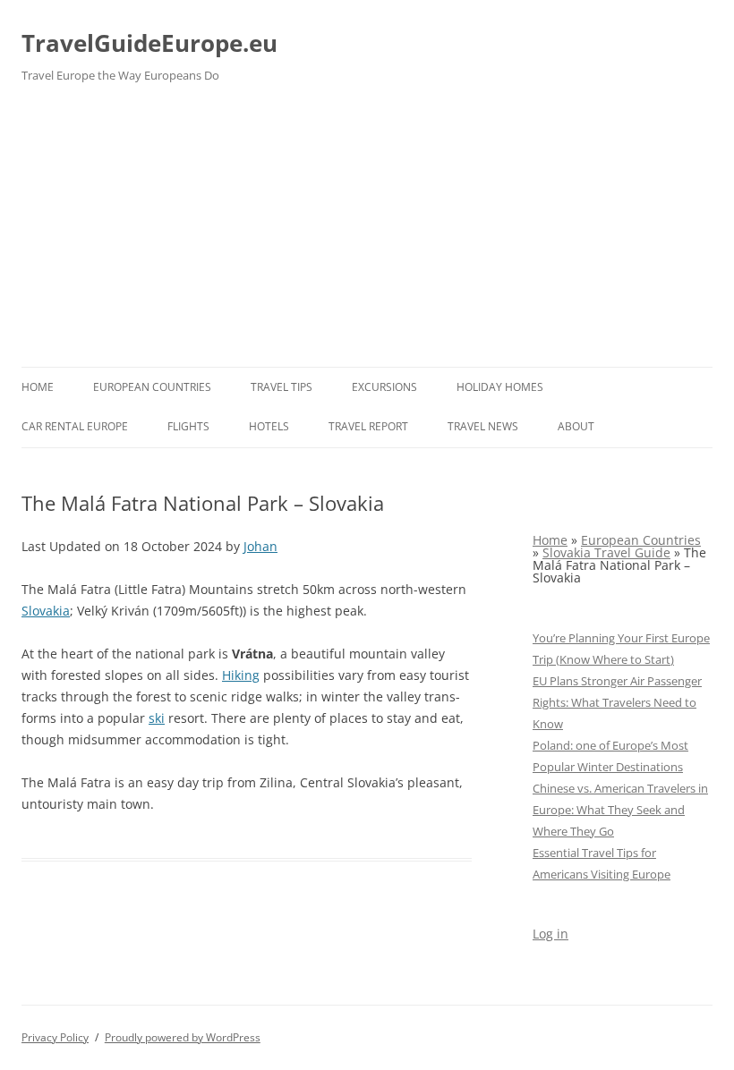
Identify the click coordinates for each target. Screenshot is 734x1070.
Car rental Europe (74, 426)
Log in (550, 933)
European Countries (152, 387)
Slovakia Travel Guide (606, 552)
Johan (260, 546)
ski (157, 717)
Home (37, 387)
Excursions (384, 387)
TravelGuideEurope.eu (149, 43)
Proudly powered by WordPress (182, 1037)
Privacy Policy (55, 1037)
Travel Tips (281, 387)
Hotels (269, 426)
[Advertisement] (367, 232)
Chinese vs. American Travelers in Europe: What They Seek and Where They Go (620, 809)
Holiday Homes (500, 387)
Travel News (483, 426)
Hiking (241, 675)
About (576, 426)
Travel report (368, 426)
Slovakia (45, 610)
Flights (188, 426)
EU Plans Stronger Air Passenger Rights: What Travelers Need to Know (617, 702)
